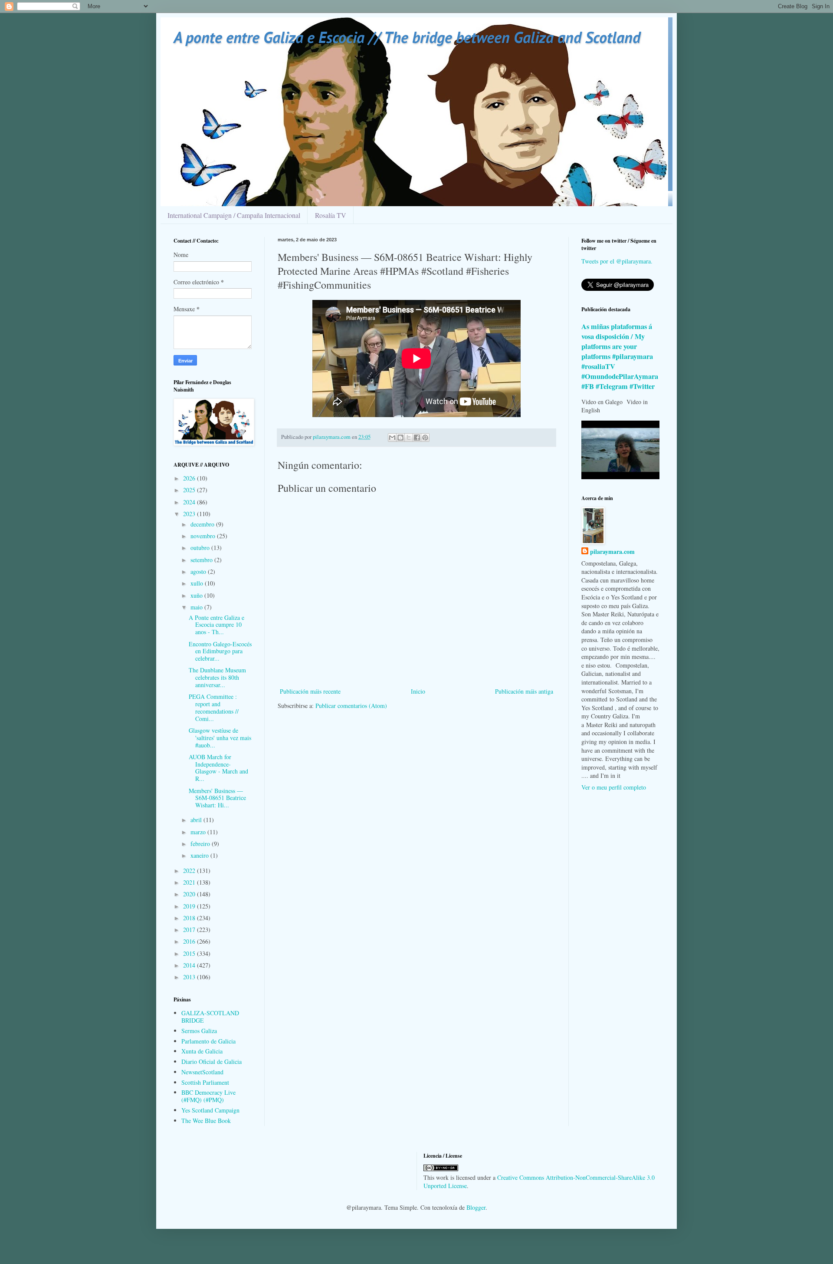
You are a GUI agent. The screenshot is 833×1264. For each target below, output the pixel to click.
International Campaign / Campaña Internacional (233, 215)
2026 (190, 478)
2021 (190, 882)
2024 (190, 502)
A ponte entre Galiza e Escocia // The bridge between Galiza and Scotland (407, 37)
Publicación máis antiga (524, 691)
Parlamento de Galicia (208, 1041)
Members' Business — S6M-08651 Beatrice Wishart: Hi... (217, 798)
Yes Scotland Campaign (210, 1110)
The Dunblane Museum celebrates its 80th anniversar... (217, 677)
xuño (197, 595)
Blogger (475, 1207)
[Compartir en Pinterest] (425, 437)
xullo (197, 583)
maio (197, 607)
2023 (190, 514)
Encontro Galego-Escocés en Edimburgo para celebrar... (220, 651)
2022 (190, 870)
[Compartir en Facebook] (417, 437)
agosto (199, 571)
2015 (190, 953)
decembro (203, 524)
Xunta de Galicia (202, 1051)
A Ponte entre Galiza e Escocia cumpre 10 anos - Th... (216, 624)
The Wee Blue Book (206, 1120)
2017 (190, 929)
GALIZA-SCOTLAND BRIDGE (210, 1016)
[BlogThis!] (400, 437)
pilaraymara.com (612, 551)
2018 (190, 918)
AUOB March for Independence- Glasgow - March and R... (218, 768)
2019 (190, 906)
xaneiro (200, 855)
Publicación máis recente (310, 691)
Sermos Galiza (199, 1031)
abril (196, 820)
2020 (190, 894)
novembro (203, 536)
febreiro (201, 843)
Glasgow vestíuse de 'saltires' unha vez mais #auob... (220, 737)
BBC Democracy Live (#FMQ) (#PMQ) (208, 1096)
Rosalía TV (330, 215)
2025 (190, 490)
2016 (190, 941)
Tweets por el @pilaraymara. (617, 261)
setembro (202, 560)
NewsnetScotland (202, 1072)
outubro (200, 547)
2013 (190, 977)
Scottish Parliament (205, 1082)
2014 (190, 965)
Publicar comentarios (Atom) (351, 705)
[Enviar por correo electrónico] (392, 437)
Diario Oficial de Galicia (211, 1061)
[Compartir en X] (408, 437)
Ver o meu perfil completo (613, 787)
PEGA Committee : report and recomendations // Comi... (214, 707)
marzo (198, 832)
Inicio (418, 691)
